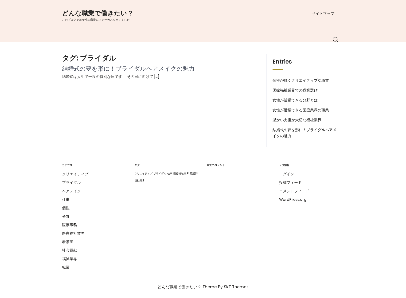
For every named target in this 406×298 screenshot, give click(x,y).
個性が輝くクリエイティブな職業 (301, 80)
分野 (66, 216)
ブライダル (71, 182)
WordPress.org (292, 199)
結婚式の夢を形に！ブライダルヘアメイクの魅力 (128, 68)
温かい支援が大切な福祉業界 (297, 120)
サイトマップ (323, 13)
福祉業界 (69, 259)
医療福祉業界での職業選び (295, 90)
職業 (66, 267)
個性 (66, 208)
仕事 (66, 199)
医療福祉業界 (73, 233)
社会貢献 (69, 250)
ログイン (286, 174)
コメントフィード (294, 191)
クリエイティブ (75, 174)
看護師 (67, 242)
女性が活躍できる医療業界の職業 (301, 110)
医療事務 (69, 225)
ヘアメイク (71, 191)
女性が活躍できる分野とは (295, 100)
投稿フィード (290, 182)
